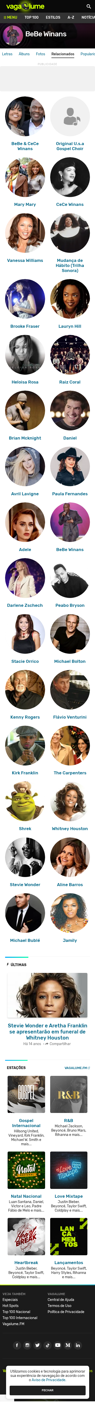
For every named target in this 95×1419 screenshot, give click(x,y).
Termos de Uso (59, 1306)
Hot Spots (10, 1306)
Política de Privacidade (66, 1312)
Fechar (47, 1390)
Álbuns (24, 54)
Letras (7, 54)
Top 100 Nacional (16, 1312)
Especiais (10, 1300)
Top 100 (32, 17)
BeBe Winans (45, 34)
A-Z (71, 17)
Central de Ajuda (61, 1300)
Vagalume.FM (76, 1068)
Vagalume (25, 6)
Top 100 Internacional (20, 1318)
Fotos (40, 54)
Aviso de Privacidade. (49, 1380)
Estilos (53, 17)
